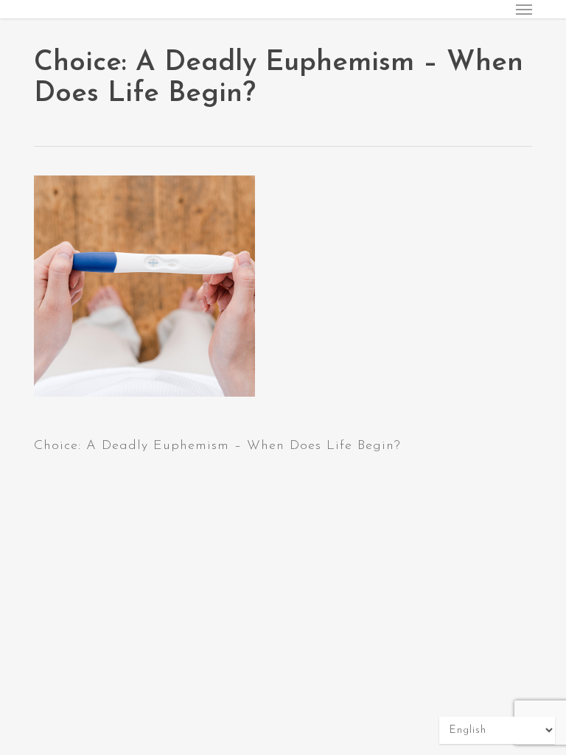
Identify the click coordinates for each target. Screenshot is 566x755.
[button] (524, 8)
